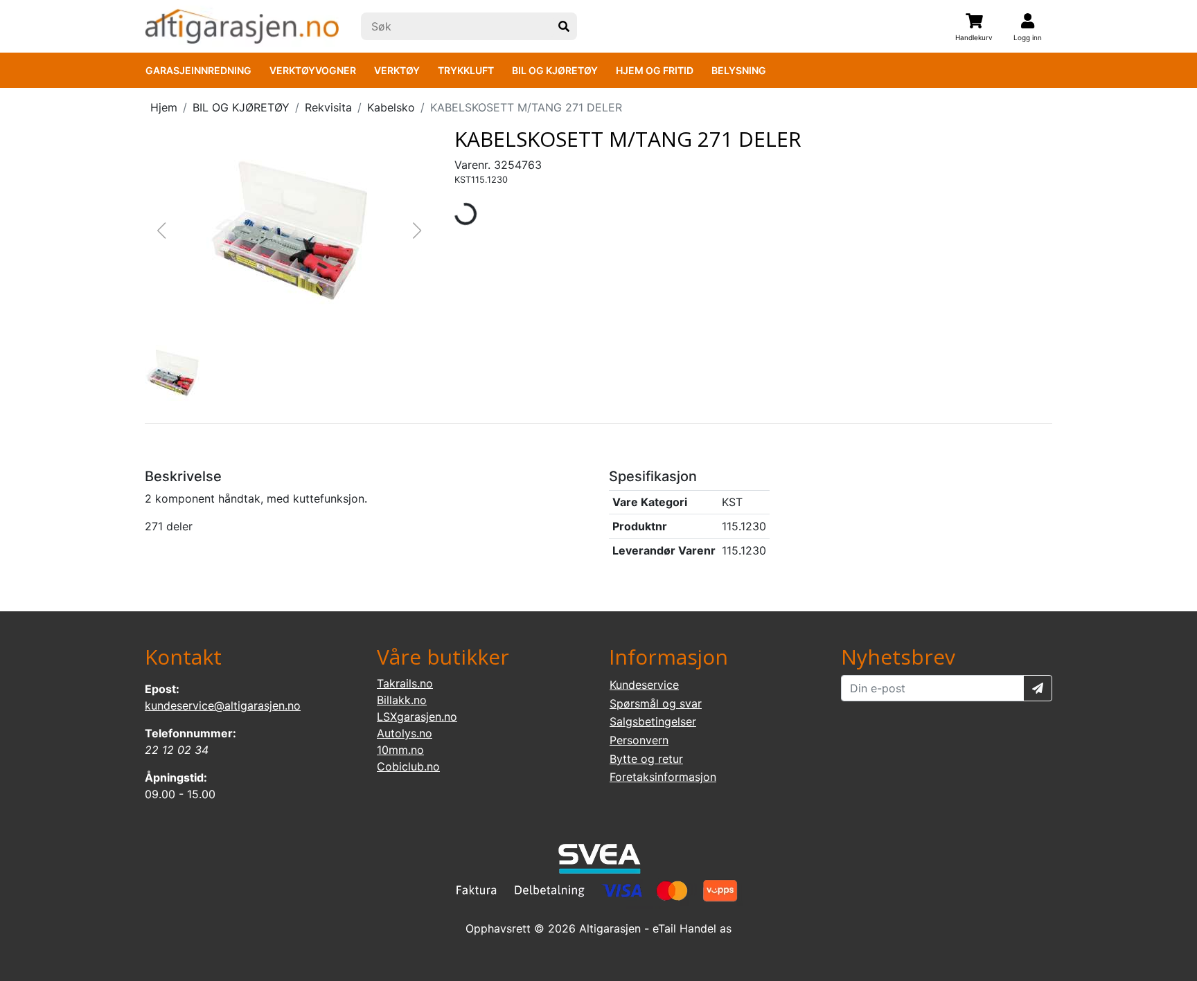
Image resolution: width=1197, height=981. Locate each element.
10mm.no (400, 750)
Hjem (163, 107)
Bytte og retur (646, 759)
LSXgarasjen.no (417, 716)
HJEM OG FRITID (654, 70)
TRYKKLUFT (466, 70)
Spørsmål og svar (656, 703)
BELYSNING (738, 70)
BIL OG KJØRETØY (555, 70)
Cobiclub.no (408, 766)
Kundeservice (644, 685)
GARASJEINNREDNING (198, 70)
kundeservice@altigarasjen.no (223, 705)
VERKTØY (397, 70)
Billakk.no (402, 700)
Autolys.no (404, 733)
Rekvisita (328, 107)
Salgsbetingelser (653, 721)
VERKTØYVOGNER (312, 70)
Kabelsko (391, 107)
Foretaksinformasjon (663, 777)
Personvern (639, 740)
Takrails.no (405, 683)
